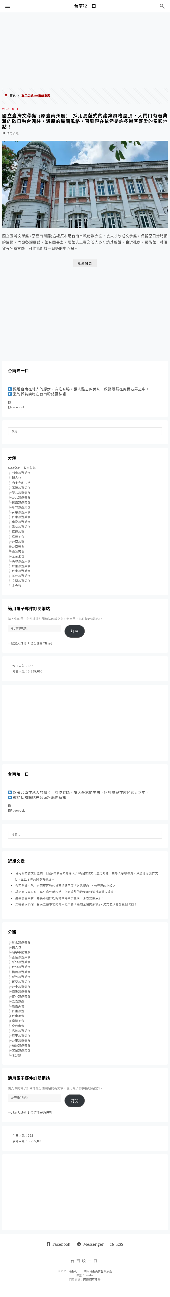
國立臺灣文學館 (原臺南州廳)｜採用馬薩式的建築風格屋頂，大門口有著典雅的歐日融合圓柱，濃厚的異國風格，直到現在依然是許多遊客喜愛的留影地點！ (85, 121)
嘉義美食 (18, 536)
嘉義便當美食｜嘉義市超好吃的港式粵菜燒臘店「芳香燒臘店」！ (59, 898)
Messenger (93, 1244)
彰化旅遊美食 (21, 473)
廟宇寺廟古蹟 (21, 482)
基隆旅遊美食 (21, 487)
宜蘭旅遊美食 (21, 580)
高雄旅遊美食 (21, 561)
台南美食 (18, 546)
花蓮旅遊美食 (21, 575)
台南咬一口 (85, 6)
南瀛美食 (18, 551)
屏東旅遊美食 (21, 566)
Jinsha (89, 1275)
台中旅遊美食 (21, 517)
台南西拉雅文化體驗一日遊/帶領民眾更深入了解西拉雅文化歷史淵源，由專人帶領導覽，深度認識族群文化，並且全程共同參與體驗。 (86, 876)
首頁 (13, 95)
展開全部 (14, 468)
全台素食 (18, 556)
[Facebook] (9, 402)
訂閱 (75, 631)
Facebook (18, 407)
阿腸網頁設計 (91, 1279)
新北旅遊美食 (21, 492)
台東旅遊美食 (21, 571)
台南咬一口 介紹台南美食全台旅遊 (90, 1271)
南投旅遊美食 (21, 522)
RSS (119, 1244)
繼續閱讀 (85, 263)
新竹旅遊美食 (21, 507)
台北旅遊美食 (21, 497)
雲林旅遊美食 (21, 526)
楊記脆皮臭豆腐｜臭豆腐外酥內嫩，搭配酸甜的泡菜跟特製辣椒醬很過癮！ (66, 892)
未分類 (16, 585)
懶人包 (16, 477)
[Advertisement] (85, 50)
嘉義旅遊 (18, 531)
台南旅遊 (12, 133)
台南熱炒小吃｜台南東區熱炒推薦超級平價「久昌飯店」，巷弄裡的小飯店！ (67, 885)
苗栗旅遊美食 (21, 512)
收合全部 (29, 468)
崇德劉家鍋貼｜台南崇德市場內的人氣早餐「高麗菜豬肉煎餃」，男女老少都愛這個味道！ (76, 904)
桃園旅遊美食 (21, 502)
